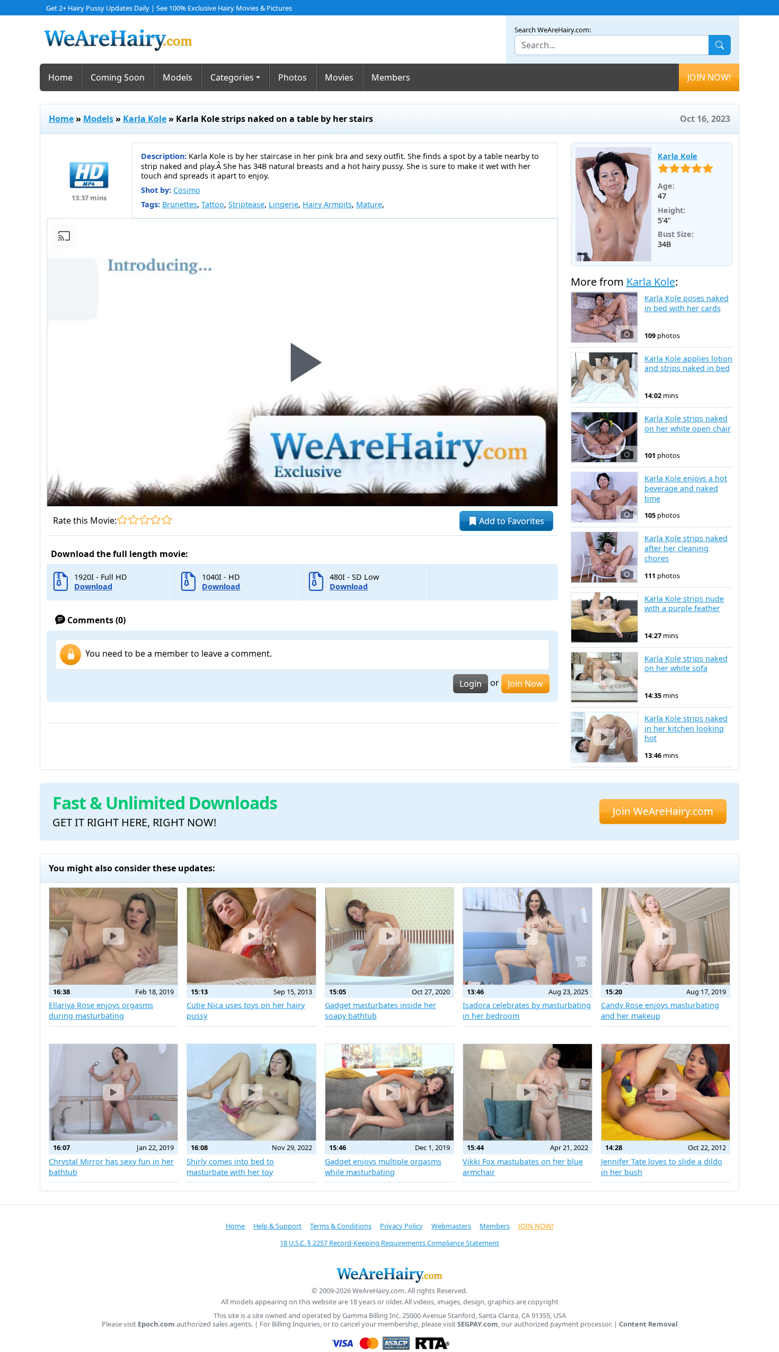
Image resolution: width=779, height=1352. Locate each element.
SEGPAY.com (477, 1324)
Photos (292, 77)
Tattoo (212, 204)
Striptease (246, 204)
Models (177, 77)
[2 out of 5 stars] (133, 519)
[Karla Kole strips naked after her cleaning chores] (604, 557)
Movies (339, 77)
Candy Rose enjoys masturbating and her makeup (660, 1010)
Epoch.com (156, 1324)
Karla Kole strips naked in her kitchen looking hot (686, 728)
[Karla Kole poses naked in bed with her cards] (604, 316)
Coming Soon (118, 77)
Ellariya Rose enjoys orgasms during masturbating (101, 1010)
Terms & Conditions (340, 1226)
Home (60, 77)
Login (470, 684)
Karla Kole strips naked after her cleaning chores (686, 548)
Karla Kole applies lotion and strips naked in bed (688, 364)
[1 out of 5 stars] (122, 519)
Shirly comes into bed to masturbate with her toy (230, 1166)
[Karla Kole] (614, 204)
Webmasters (451, 1226)
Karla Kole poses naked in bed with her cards (686, 303)
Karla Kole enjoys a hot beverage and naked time (685, 488)
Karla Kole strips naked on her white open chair (687, 424)
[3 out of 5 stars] (144, 519)
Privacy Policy (401, 1226)
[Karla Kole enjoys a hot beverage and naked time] (604, 497)
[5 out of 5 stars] (166, 519)
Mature (369, 204)
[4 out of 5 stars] (155, 519)
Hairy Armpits (327, 204)
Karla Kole (144, 119)
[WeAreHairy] (389, 1275)
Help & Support (277, 1226)
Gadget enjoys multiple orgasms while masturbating (383, 1166)
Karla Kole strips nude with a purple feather (684, 604)
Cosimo (186, 190)
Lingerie (283, 204)
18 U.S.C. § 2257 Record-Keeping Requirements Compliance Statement (389, 1243)
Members (390, 77)
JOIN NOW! (709, 77)
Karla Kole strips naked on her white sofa (686, 664)
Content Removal (648, 1324)
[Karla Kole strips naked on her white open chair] (604, 437)
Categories (232, 77)
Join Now (525, 684)
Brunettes (179, 204)
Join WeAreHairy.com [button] (663, 811)
